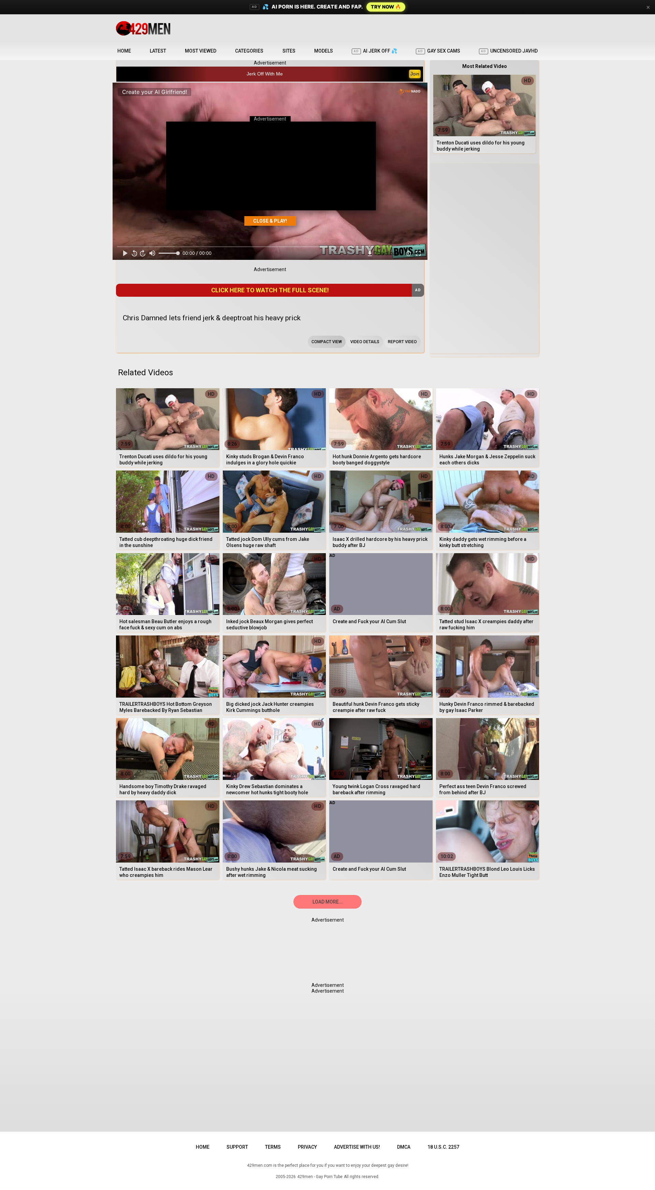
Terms (273, 1147)
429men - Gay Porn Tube (320, 1176)
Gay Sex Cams (439, 51)
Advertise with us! (357, 1147)
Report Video (402, 341)
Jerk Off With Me (265, 73)
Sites (288, 51)
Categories (249, 51)
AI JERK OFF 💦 (375, 51)
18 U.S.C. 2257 (443, 1147)
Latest (158, 51)
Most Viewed (200, 51)
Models (323, 51)
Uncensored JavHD (509, 51)
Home (124, 51)
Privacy (307, 1147)
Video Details (364, 341)
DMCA (403, 1147)
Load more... (327, 902)
